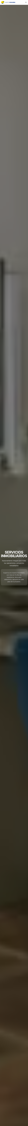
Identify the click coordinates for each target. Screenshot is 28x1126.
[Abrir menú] (25, 2)
